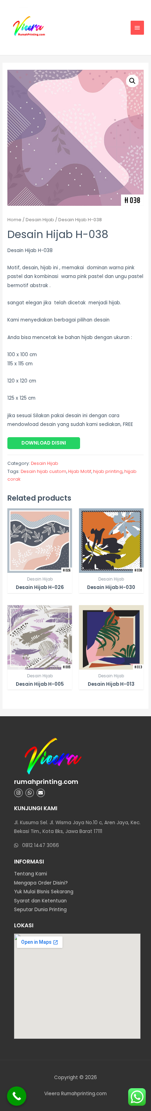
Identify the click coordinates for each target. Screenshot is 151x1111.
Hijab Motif (79, 471)
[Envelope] (41, 792)
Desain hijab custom (43, 471)
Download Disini (43, 443)
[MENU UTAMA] (137, 28)
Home (14, 220)
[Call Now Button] (16, 1096)
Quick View (40, 567)
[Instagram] (18, 792)
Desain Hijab (40, 220)
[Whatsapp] (29, 792)
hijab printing (108, 471)
